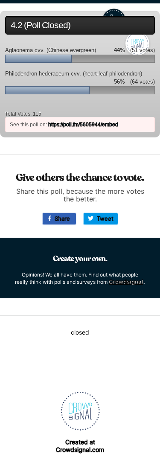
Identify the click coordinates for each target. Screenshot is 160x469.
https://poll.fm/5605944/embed (83, 125)
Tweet (103, 218)
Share (60, 218)
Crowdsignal (126, 281)
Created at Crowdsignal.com (80, 445)
